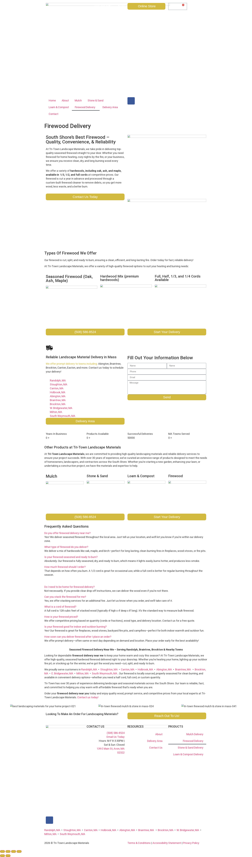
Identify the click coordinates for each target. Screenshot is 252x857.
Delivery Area (110, 107)
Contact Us (155, 747)
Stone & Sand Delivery (190, 747)
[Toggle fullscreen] (8, 851)
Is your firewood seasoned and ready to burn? (71, 557)
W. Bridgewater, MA (188, 830)
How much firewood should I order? (65, 566)
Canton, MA (127, 669)
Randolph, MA (89, 669)
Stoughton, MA (109, 669)
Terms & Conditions (139, 842)
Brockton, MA (165, 830)
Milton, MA (82, 673)
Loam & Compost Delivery (188, 754)
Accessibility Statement (167, 842)
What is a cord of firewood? (60, 606)
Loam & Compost (59, 107)
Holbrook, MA (145, 669)
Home (52, 100)
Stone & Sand (95, 100)
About (65, 100)
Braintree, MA (183, 669)
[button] (126, 533)
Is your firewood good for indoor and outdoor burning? (75, 626)
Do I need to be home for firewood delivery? (69, 586)
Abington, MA (164, 669)
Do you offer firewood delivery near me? (67, 533)
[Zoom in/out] (2, 851)
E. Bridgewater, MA (62, 673)
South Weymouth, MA (104, 673)
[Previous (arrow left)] (2, 855)
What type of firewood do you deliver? (66, 546)
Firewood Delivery (85, 107)
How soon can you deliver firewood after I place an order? (77, 636)
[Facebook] (131, 101)
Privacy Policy (191, 842)
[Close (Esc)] (19, 851)
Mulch (78, 100)
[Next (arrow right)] (8, 855)
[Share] (13, 851)
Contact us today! (87, 697)
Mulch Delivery (194, 734)
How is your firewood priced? (61, 616)
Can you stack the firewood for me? (65, 596)
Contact (53, 113)
